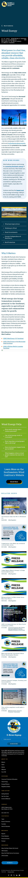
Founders (3, 824)
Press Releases (5, 836)
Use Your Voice (5, 796)
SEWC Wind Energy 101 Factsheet (13, 338)
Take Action (5, 790)
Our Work (4, 776)
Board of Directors (5, 821)
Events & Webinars (5, 798)
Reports (3, 833)
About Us (4, 759)
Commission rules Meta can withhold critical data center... (13, 544)
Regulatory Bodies (5, 786)
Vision (2, 764)
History (3, 767)
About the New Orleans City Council (9, 848)
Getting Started (5, 793)
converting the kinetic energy (14, 166)
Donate (10, 862)
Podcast (3, 841)
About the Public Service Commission (10, 853)
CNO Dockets (4, 850)
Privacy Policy (11, 871)
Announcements (5, 838)
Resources (4, 845)
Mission (3, 762)
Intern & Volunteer (5, 826)
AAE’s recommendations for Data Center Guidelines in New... (13, 624)
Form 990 (3, 772)
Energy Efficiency (5, 784)
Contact (4, 804)
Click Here (14, 482)
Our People (5, 816)
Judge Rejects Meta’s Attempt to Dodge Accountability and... (13, 571)
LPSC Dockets (4, 855)
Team (2, 819)
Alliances (3, 769)
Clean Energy (4, 781)
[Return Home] (14, 726)
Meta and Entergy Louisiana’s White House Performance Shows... (12, 654)
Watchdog (8, 26)
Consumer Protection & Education (9, 779)
